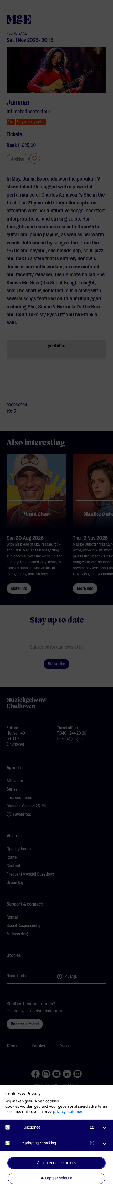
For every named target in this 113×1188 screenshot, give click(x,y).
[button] (59, 1127)
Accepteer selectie (56, 1178)
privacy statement (69, 1111)
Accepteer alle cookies (56, 1162)
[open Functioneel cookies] (104, 1128)
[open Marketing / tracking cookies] (104, 1143)
